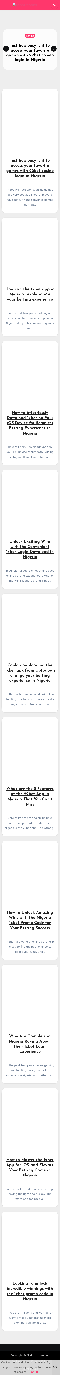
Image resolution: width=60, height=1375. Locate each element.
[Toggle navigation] (4, 5)
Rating (30, 35)
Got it (34, 1372)
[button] (54, 49)
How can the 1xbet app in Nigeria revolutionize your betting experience (30, 294)
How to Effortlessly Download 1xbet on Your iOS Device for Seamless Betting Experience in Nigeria (30, 423)
